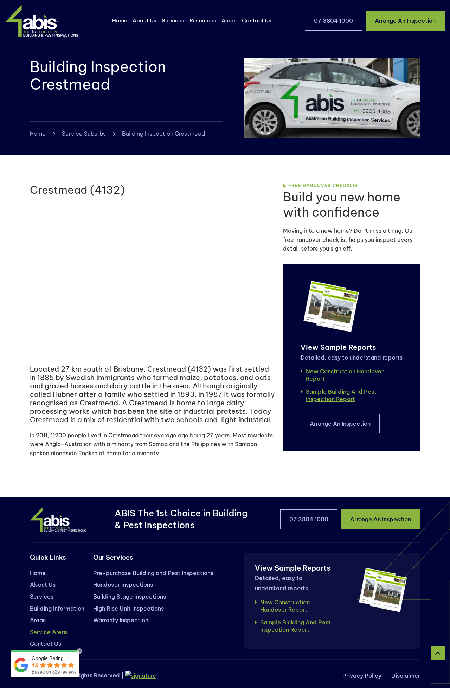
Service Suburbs (84, 133)
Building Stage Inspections (129, 596)
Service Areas (49, 632)
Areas (229, 20)
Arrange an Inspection (405, 20)
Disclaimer (405, 675)
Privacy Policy (361, 675)
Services (173, 20)
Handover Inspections (123, 584)
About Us (144, 20)
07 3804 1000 (333, 20)
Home (119, 20)
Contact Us (256, 20)
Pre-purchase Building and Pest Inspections (153, 573)
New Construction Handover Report (345, 375)
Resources (202, 20)
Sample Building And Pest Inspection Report (341, 395)
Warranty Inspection (120, 620)
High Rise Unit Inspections (128, 608)
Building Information (57, 608)
